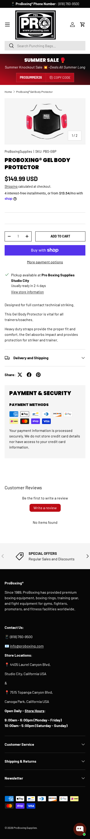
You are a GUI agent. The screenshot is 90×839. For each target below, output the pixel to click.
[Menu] (7, 24)
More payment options (45, 262)
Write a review (45, 507)
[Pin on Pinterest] (38, 374)
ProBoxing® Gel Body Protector (34, 91)
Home (8, 91)
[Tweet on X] (19, 374)
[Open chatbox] (79, 829)
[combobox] (45, 45)
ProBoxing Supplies (25, 827)
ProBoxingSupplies (18, 151)
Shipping (11, 186)
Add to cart (60, 236)
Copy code (62, 77)
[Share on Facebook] (29, 374)
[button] (83, 24)
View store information (27, 292)
